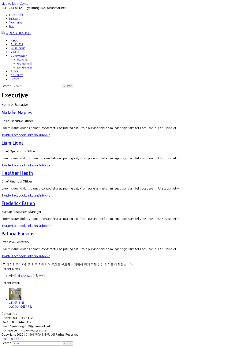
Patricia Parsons (18, 234)
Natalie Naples (17, 112)
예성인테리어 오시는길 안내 (27, 275)
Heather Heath (17, 173)
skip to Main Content (17, 4)
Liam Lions (12, 143)
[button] (15, 78)
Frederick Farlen (18, 203)
